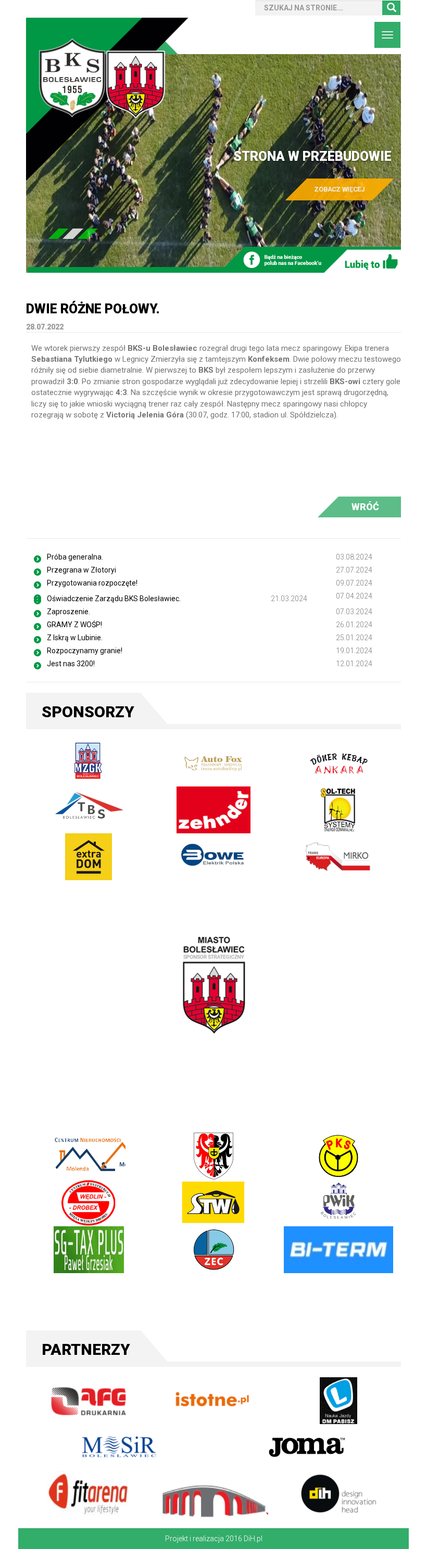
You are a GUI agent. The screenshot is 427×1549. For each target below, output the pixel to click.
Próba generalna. (75, 557)
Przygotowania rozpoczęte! (92, 583)
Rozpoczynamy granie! (84, 650)
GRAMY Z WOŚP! (74, 624)
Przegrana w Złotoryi (81, 570)
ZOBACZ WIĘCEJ (340, 189)
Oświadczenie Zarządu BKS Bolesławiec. (114, 598)
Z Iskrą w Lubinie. (75, 637)
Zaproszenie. (68, 611)
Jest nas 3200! (71, 663)
